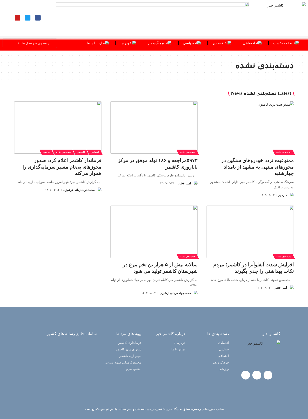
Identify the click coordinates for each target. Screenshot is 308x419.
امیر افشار (184, 183)
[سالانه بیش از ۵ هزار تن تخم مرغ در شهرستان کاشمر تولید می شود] (154, 232)
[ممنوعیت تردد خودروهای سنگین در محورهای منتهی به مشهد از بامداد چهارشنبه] (250, 127)
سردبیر (282, 195)
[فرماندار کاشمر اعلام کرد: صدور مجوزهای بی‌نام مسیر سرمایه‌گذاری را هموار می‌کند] (57, 127)
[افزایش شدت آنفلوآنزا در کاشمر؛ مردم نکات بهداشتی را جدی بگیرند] (250, 232)
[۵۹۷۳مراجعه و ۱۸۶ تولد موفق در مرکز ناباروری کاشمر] (154, 127)
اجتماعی (95, 152)
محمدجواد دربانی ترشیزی (79, 190)
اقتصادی (81, 152)
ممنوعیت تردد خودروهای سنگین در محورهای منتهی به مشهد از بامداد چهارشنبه (257, 166)
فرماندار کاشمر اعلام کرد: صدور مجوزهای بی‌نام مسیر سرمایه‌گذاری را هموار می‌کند (62, 166)
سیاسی (46, 152)
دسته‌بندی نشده (283, 152)
